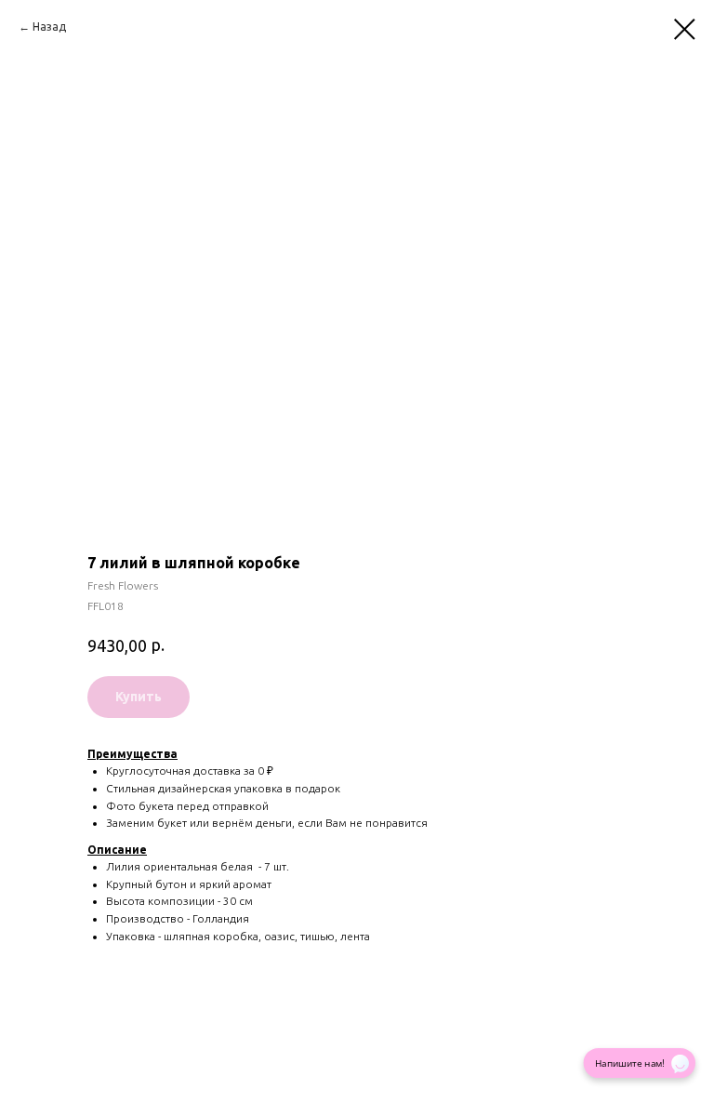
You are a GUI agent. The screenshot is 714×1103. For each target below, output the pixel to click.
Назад (49, 26)
